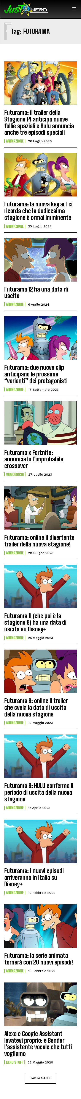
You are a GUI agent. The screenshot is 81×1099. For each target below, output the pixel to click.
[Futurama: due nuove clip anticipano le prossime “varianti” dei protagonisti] (40, 338)
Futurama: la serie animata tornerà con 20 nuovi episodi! (38, 959)
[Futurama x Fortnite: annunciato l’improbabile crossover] (40, 423)
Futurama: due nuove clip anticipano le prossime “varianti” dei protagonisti (36, 374)
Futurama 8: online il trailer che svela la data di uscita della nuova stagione (36, 707)
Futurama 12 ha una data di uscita (36, 292)
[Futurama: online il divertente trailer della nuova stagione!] (40, 508)
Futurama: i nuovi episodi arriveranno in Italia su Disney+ (34, 877)
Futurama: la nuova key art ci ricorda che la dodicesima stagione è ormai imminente (38, 210)
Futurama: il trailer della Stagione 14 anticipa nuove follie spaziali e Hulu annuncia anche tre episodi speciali (39, 122)
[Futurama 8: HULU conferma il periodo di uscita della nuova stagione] (40, 756)
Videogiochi (15, 474)
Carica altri (39, 1077)
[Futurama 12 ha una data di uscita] (40, 260)
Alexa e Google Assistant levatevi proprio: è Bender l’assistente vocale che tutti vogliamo (38, 1043)
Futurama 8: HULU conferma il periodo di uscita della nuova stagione (38, 792)
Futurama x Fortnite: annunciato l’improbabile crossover (33, 459)
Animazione (15, 141)
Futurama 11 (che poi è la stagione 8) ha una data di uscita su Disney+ (35, 622)
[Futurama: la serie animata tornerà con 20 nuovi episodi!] (40, 926)
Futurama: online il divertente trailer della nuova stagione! (39, 541)
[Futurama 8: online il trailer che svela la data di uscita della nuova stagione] (40, 671)
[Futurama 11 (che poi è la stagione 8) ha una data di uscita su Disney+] (40, 586)
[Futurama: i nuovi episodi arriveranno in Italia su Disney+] (40, 841)
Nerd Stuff (14, 1062)
